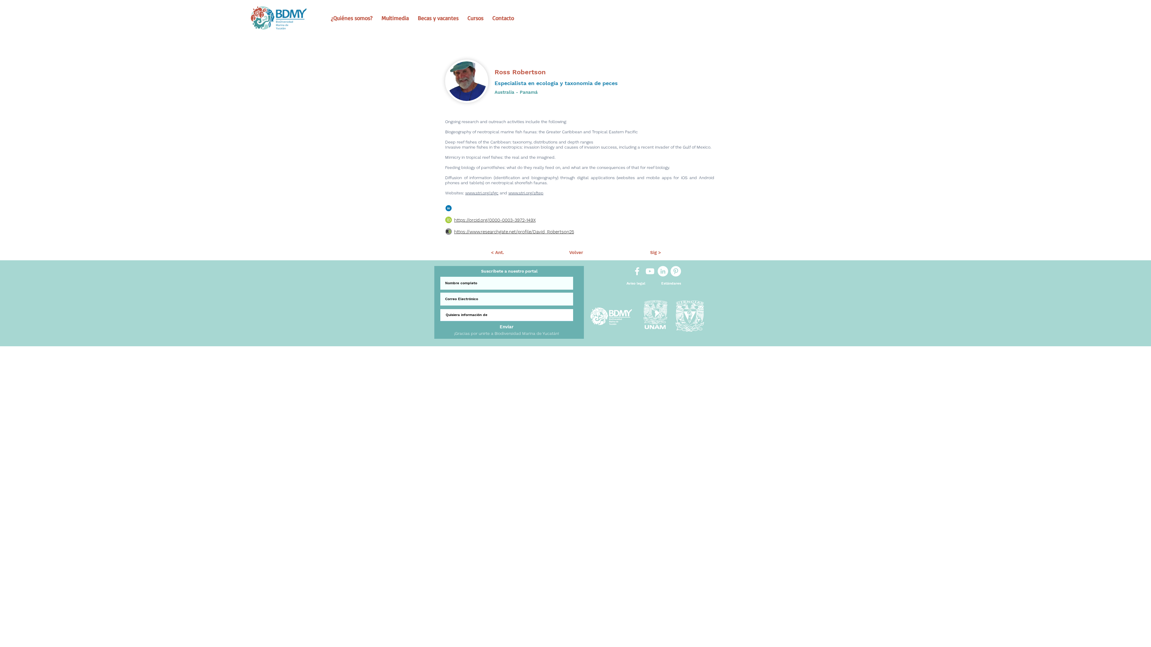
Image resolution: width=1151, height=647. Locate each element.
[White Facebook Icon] (637, 271)
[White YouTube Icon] (650, 271)
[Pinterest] (676, 271)
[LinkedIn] (663, 271)
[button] (351, 18)
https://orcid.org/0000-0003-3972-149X (495, 220)
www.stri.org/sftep (525, 193)
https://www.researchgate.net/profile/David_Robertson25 (514, 232)
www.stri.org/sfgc (481, 193)
